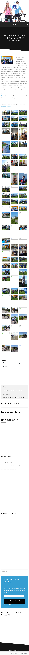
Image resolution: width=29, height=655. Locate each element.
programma (19, 98)
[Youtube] (19, 18)
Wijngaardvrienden (6, 106)
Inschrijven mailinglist (14, 601)
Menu (14, 24)
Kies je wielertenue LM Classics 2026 (10, 465)
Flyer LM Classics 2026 (7, 462)
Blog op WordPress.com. (14, 650)
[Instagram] (13, 18)
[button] (5, 112)
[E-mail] (16, 18)
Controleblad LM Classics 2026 (9, 469)
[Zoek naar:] (14, 571)
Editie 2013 (9, 379)
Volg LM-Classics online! (12, 581)
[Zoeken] (27, 24)
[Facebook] (9, 18)
